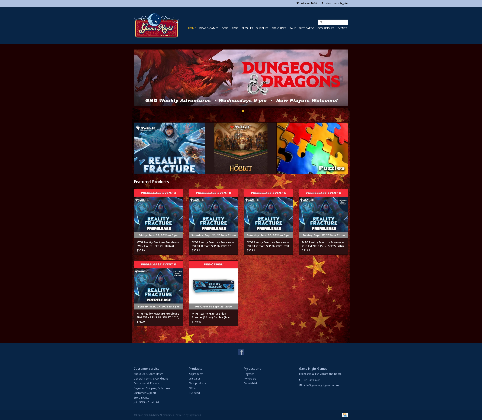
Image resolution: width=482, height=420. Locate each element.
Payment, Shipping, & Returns (152, 388)
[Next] (340, 79)
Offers (192, 388)
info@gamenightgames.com (321, 385)
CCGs (225, 28)
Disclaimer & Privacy (146, 383)
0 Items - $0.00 (309, 3)
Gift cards (306, 28)
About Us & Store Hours (148, 374)
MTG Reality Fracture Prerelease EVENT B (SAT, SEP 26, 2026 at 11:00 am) (213, 244)
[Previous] (141, 79)
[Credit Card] (344, 415)
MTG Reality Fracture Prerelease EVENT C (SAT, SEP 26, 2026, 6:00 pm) (268, 244)
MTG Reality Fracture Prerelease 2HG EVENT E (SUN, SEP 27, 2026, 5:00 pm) (158, 315)
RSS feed (194, 393)
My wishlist (250, 383)
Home (192, 28)
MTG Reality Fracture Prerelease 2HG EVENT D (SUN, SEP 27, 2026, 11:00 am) (323, 244)
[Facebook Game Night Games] (241, 352)
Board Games (208, 28)
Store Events (141, 397)
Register (249, 374)
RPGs (235, 28)
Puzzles (247, 28)
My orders (250, 378)
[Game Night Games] (157, 25)
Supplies (262, 28)
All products (196, 374)
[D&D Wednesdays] (241, 78)
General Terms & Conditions (151, 378)
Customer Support (145, 393)
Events (342, 28)
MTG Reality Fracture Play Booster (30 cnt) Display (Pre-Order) (211, 315)
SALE (293, 28)
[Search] (321, 22)
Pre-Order (279, 28)
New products (197, 383)
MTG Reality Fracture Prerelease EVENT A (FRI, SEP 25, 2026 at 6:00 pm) (158, 244)
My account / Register (336, 3)
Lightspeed (195, 415)
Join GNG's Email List (146, 402)
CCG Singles (325, 28)
